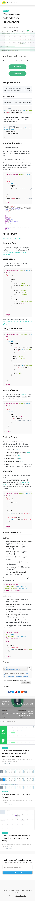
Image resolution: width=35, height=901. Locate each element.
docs (18, 450)
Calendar (5, 10)
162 (30, 667)
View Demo (17, 66)
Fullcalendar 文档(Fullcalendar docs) (15, 238)
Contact (11, 890)
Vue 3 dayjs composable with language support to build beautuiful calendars (15, 753)
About (5, 890)
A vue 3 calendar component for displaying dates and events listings (16, 838)
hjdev (7, 667)
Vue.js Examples (12, 3)
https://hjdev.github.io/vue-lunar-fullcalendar (16, 676)
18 (30, 669)
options (23, 394)
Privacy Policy (20, 890)
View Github (17, 73)
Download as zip (26, 682)
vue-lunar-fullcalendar (12, 669)
